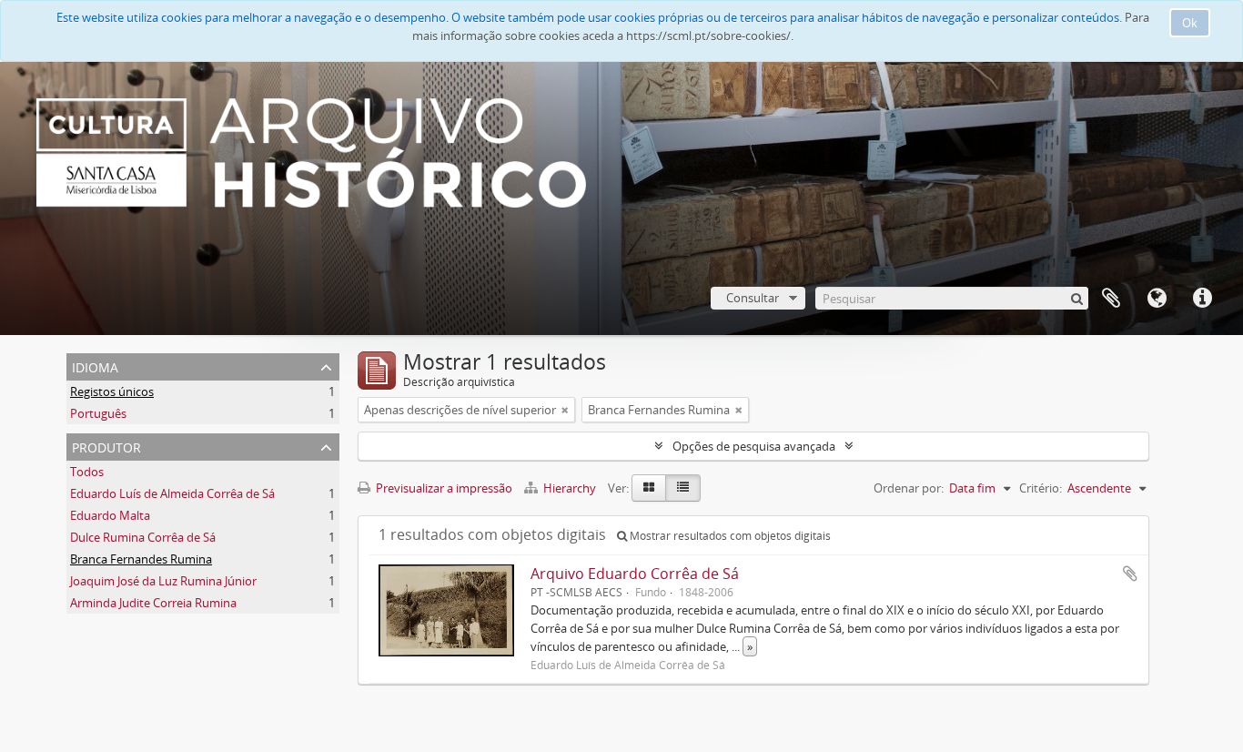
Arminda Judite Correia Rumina (153, 602)
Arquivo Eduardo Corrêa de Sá (635, 574)
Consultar (752, 298)
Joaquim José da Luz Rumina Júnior (163, 581)
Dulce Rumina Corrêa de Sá (143, 537)
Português (98, 413)
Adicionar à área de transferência (1130, 573)
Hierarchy (570, 488)
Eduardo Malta (110, 515)
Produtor (106, 445)
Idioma (1156, 298)
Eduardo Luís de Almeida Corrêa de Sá (172, 493)
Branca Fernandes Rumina (141, 559)
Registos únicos (112, 391)
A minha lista (1111, 298)
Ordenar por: (909, 488)
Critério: (1040, 488)
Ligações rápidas (1202, 298)
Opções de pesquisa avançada (753, 446)
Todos (87, 471)
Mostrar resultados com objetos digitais (729, 536)
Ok (1190, 23)
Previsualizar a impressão (442, 488)
